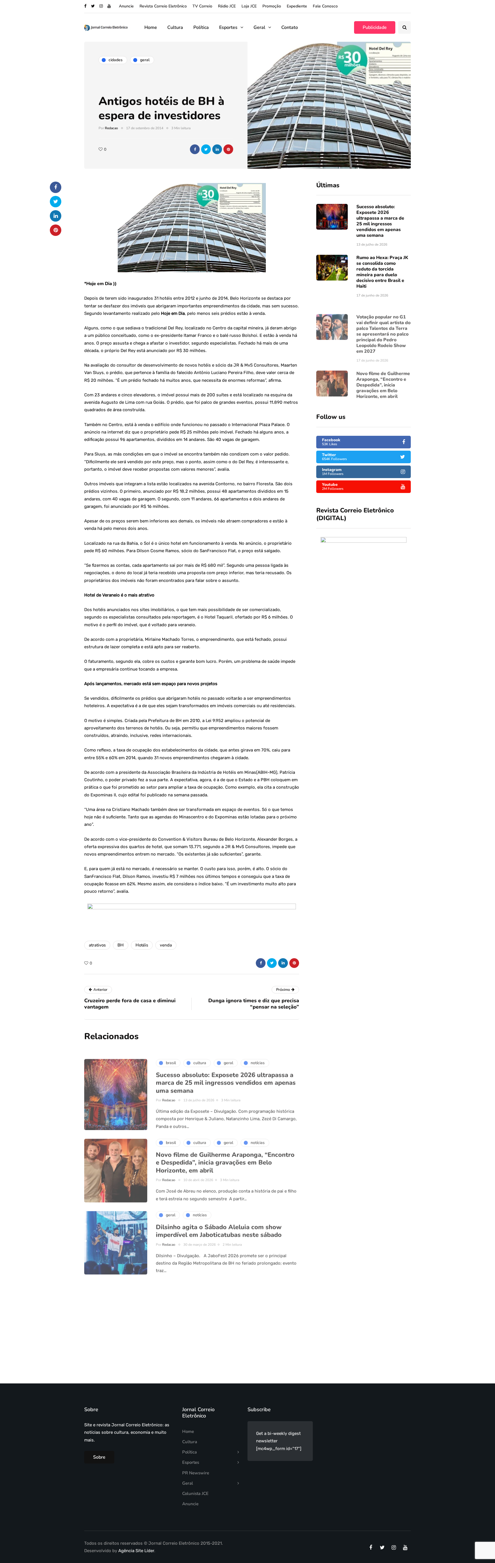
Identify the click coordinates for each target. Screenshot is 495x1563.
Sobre (99, 1457)
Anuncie (126, 6)
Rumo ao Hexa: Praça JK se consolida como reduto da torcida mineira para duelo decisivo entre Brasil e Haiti (382, 271)
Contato (289, 27)
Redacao (111, 128)
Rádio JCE (227, 6)
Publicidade (375, 27)
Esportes (228, 27)
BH (120, 945)
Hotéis (141, 945)
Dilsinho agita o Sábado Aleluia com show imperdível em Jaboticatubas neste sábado (219, 1222)
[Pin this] (228, 149)
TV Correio (202, 6)
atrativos (97, 945)
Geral (259, 27)
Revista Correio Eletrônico (163, 6)
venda (166, 945)
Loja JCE (249, 6)
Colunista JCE (195, 1493)
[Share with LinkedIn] (217, 149)
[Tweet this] (206, 149)
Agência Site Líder (136, 1550)
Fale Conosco (325, 6)
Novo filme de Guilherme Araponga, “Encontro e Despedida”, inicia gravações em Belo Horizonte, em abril (383, 376)
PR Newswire (195, 1473)
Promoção (271, 6)
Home (150, 27)
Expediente (297, 6)
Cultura (175, 27)
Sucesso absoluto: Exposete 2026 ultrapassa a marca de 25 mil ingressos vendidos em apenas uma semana (380, 221)
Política (201, 27)
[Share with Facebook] (195, 149)
